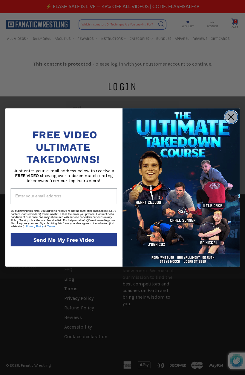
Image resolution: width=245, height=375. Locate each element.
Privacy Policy (35, 226)
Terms (51, 226)
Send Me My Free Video (63, 240)
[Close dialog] (231, 117)
